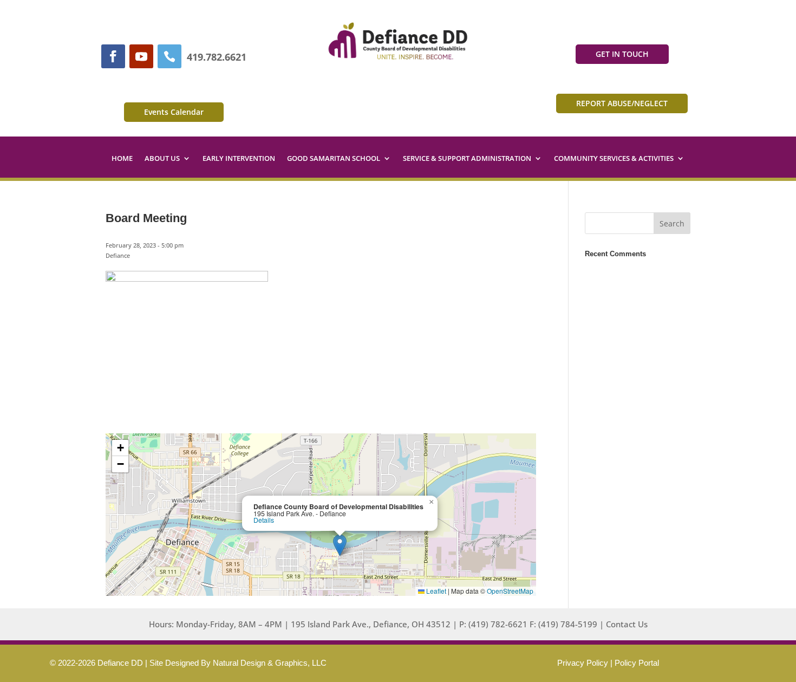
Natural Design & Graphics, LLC (270, 662)
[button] (340, 545)
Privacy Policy (582, 662)
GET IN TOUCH (622, 54)
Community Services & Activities (614, 158)
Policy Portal (637, 662)
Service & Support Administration (467, 158)
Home (122, 158)
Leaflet (435, 590)
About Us (162, 158)
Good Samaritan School (333, 158)
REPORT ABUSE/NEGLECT (622, 103)
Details (263, 520)
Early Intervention (239, 158)
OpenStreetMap (510, 590)
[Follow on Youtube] (141, 56)
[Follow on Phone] (169, 56)
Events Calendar (174, 112)
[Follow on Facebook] (113, 56)
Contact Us (627, 624)
